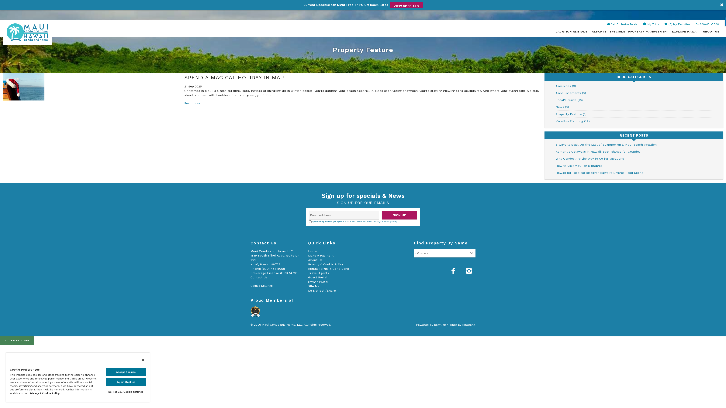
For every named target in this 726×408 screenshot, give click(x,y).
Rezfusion (441, 325)
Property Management (648, 31)
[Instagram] (469, 271)
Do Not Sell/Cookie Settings (125, 391)
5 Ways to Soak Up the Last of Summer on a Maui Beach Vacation (606, 144)
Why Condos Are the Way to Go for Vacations (590, 158)
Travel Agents (318, 273)
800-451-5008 (709, 24)
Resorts (599, 31)
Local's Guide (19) (569, 100)
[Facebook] (454, 271)
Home (312, 251)
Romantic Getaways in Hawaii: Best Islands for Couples (598, 151)
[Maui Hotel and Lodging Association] (255, 312)
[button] (363, 5)
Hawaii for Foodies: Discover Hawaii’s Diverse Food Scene (599, 173)
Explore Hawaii (685, 31)
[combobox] (444, 253)
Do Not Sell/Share (322, 290)
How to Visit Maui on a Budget (579, 166)
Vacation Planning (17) (573, 121)
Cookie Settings (17, 340)
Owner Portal (318, 282)
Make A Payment (321, 255)
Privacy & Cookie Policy (326, 264)
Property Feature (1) (571, 114)
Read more (192, 103)
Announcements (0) (571, 93)
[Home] (27, 32)
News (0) (562, 107)
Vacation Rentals (571, 31)
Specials (617, 31)
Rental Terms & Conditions (328, 268)
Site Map (315, 286)
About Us (711, 31)
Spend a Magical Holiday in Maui (235, 77)
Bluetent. (468, 325)
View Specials (406, 6)
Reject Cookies (125, 382)
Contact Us (259, 277)
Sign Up (399, 215)
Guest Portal (317, 277)
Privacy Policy (391, 222)
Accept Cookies (126, 372)
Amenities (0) (566, 86)
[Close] (143, 360)
